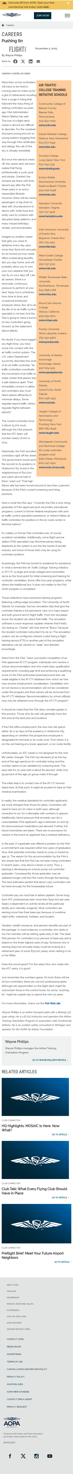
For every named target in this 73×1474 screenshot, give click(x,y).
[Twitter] (23, 1456)
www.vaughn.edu (49, 432)
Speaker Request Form (18, 1329)
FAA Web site (52, 1003)
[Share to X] (23, 61)
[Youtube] (49, 1456)
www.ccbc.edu (47, 125)
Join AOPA (11, 1291)
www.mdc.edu (47, 268)
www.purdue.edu (49, 342)
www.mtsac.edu (48, 320)
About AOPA (12, 1285)
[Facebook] (10, 1456)
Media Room (14, 1346)
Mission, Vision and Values (20, 1304)
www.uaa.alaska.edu (50, 372)
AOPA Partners (14, 1323)
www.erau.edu (47, 194)
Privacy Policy (16, 1376)
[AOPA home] (11, 16)
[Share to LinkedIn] (31, 61)
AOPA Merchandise (18, 1391)
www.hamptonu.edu (51, 216)
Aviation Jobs (15, 1384)
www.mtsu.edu (47, 294)
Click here (42, 7)
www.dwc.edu (47, 146)
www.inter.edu (47, 246)
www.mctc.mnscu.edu (52, 467)
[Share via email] (38, 61)
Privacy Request (17, 1407)
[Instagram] (36, 1456)
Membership (13, 1298)
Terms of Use (15, 1361)
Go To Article (59, 1134)
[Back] (4, 25)
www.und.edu (47, 402)
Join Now (42, 15)
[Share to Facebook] (15, 61)
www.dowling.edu (49, 168)
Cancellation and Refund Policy (27, 1369)
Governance (13, 1310)
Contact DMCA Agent (19, 1399)
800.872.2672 (9, 1442)
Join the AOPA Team (16, 1316)
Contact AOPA (15, 1339)
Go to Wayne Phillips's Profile (49, 1060)
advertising (14, 1354)
